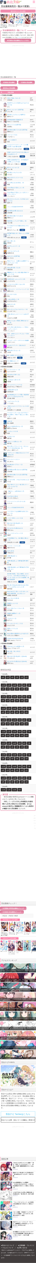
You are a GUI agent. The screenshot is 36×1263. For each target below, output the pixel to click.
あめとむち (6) (11, 304)
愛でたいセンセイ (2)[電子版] (15, 109)
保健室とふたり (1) (12, 603)
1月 (26, 677)
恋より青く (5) (11, 241)
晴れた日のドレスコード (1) (15, 177)
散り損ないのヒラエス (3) (14, 172)
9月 (19, 685)
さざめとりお (11, 436)
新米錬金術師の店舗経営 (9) (15, 120)
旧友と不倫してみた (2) (13, 98)
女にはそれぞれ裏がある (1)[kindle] (17, 661)
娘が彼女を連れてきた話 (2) (15, 216)
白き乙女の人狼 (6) (12, 496)
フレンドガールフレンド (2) (15, 533)
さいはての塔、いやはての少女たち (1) (18, 480)
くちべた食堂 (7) (12, 140)
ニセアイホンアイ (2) (13, 401)
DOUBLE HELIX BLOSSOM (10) (15, 638)
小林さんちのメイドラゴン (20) (11, 25)
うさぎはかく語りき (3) (13, 380)
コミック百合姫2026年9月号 (15, 207)
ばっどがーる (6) (12, 294)
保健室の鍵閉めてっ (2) (13, 613)
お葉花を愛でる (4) (12, 390)
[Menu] (33, 2)
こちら (19, 37)
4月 (12, 677)
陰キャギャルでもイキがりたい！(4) (17, 309)
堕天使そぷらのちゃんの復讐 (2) (16, 114)
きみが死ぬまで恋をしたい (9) (15, 187)
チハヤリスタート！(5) (13, 370)
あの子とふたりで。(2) (13, 246)
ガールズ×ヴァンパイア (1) (14, 385)
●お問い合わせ (22, 1248)
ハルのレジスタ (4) (12, 431)
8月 (24, 685)
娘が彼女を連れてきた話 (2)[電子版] (17, 474)
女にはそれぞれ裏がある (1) (15, 528)
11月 (9, 685)
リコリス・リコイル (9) (13, 546)
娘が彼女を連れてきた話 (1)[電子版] (17, 130)
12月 (3, 685)
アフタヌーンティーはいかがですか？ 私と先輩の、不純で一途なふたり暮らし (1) (18, 414)
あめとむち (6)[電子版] (13, 256)
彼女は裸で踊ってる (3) (13, 268)
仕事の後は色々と (12, 556)
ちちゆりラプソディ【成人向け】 (16, 345)
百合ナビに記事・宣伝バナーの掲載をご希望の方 (18, 1120)
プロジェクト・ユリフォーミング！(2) (18, 289)
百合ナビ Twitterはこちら (18, 1114)
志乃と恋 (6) (10, 551)
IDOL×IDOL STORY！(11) (13, 374)
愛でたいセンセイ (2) (13, 167)
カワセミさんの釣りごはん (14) (16, 284)
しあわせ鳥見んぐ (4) (13, 299)
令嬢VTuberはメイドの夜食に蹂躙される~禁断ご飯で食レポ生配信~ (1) (4, 27)
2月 (22, 677)
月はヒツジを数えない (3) (14, 441)
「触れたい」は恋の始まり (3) (15, 491)
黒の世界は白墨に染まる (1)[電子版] (17, 469)
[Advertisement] (18, 60)
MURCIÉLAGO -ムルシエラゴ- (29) (16, 279)
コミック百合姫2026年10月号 (15, 507)
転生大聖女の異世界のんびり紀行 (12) (17, 633)
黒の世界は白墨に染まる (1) (15, 211)
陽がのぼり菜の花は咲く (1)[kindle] (17, 656)
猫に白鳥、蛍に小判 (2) (13, 651)
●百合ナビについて (7, 1245)
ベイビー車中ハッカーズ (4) (15, 518)
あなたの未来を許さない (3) (15, 426)
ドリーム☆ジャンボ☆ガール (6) (16, 501)
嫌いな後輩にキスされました (15, 355)
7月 (29, 685)
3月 (17, 677)
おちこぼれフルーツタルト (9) (15, 608)
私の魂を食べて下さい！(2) (14, 464)
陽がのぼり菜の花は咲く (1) (15, 523)
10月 (14, 685)
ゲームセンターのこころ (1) (26, 25)
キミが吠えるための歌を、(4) (15, 182)
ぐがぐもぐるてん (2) (13, 251)
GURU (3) (9, 421)
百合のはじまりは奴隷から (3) (15, 646)
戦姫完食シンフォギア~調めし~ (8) (16, 221)
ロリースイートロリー (13, 459)
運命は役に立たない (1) (13, 350)
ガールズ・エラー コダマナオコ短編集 (18, 340)
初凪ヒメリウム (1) (12, 628)
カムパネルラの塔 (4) (13, 598)
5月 (7, 677)
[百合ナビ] (11, 1)
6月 (3, 677)
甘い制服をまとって (13, 361)
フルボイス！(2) (11, 618)
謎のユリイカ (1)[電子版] (14, 125)
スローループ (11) (12, 135)
